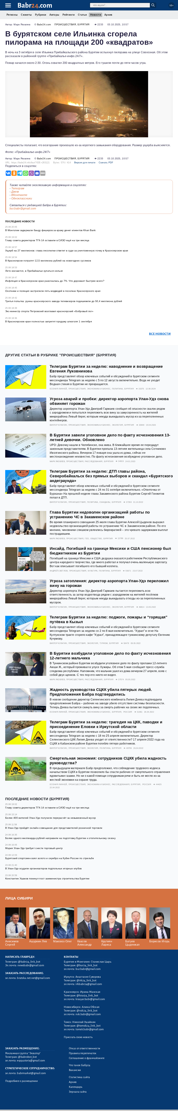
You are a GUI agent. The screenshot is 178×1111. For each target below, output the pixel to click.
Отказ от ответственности (84, 1048)
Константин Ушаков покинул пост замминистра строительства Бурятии (47, 878)
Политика (117, 389)
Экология (117, 425)
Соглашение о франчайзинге (87, 1058)
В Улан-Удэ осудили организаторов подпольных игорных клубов (43, 868)
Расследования (93, 461)
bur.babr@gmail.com (23, 208)
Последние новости (20, 221)
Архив (108, 14)
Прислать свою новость (78, 1037)
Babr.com (34, 5)
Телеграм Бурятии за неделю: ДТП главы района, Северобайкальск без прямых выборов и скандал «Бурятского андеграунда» (111, 476)
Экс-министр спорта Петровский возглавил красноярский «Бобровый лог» (49, 311)
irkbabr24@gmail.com (89, 984)
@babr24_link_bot (29, 961)
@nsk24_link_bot (87, 1010)
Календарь (75, 1087)
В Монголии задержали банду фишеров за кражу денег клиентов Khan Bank (50, 230)
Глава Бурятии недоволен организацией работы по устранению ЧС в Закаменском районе (100, 514)
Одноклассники (21, 198)
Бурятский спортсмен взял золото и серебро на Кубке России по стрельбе (49, 858)
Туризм (104, 643)
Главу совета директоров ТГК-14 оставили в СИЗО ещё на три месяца (47, 240)
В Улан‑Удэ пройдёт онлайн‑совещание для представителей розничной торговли (53, 827)
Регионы (12, 14)
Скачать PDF (106, 162)
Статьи (82, 14)
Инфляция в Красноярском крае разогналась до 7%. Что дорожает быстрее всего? (54, 280)
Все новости (160, 333)
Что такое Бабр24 (79, 1065)
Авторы (54, 14)
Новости (95, 14)
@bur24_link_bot (87, 965)
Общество (96, 538)
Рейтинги (68, 14)
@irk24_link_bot (86, 980)
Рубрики (40, 14)
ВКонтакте (19, 194)
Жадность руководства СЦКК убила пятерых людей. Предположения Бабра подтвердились (101, 691)
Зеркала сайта (78, 1091)
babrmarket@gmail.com (31, 1073)
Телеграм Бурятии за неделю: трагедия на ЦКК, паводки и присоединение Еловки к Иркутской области (106, 724)
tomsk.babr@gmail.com (90, 1029)
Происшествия (65, 24)
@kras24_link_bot (87, 995)
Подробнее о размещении (21, 1081)
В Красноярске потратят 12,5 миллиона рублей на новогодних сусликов (48, 260)
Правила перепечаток (82, 1053)
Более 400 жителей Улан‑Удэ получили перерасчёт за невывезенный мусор (50, 817)
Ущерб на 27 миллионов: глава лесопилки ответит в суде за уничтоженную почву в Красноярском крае (66, 250)
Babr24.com (44, 24)
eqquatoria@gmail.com (31, 1060)
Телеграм (17, 188)
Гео (87, 538)
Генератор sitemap (84, 1104)
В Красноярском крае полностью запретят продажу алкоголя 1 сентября (48, 321)
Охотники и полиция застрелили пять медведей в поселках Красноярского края (52, 291)
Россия (127, 712)
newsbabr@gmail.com (31, 965)
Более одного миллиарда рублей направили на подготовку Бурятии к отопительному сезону (60, 838)
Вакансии (75, 1070)
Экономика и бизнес (99, 389)
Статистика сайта (79, 1077)
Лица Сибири (19, 898)
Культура (93, 571)
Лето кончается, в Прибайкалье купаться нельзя (34, 270)
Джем (15, 191)
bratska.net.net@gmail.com (33, 978)
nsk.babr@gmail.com (88, 1014)
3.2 (26, 1104)
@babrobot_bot (27, 1057)
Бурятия (83, 24)
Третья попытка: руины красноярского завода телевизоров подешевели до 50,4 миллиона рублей (63, 301)
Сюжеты (26, 14)
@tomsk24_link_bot (88, 1025)
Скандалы (104, 502)
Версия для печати (84, 162)
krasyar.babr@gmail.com (90, 999)
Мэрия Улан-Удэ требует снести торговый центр (34, 848)
